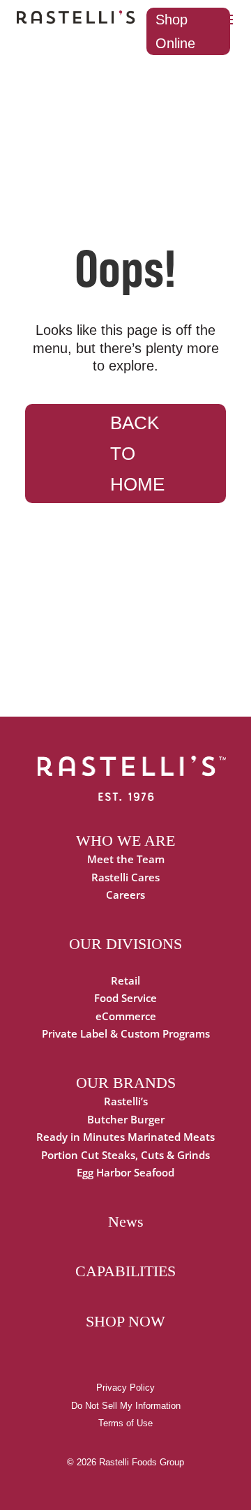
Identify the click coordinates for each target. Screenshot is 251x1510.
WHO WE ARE (125, 840)
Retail (125, 980)
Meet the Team (126, 859)
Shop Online (175, 31)
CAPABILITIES (125, 1271)
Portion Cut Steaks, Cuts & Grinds (125, 1155)
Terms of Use (125, 1423)
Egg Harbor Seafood (125, 1172)
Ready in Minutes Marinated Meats (125, 1137)
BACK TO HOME (137, 453)
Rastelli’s (126, 1101)
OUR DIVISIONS (125, 943)
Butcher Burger (126, 1119)
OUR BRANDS (126, 1082)
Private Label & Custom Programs (126, 1033)
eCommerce (126, 1016)
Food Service (125, 998)
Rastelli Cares (125, 877)
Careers (125, 895)
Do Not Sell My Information (126, 1405)
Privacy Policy (125, 1387)
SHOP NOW (125, 1321)
